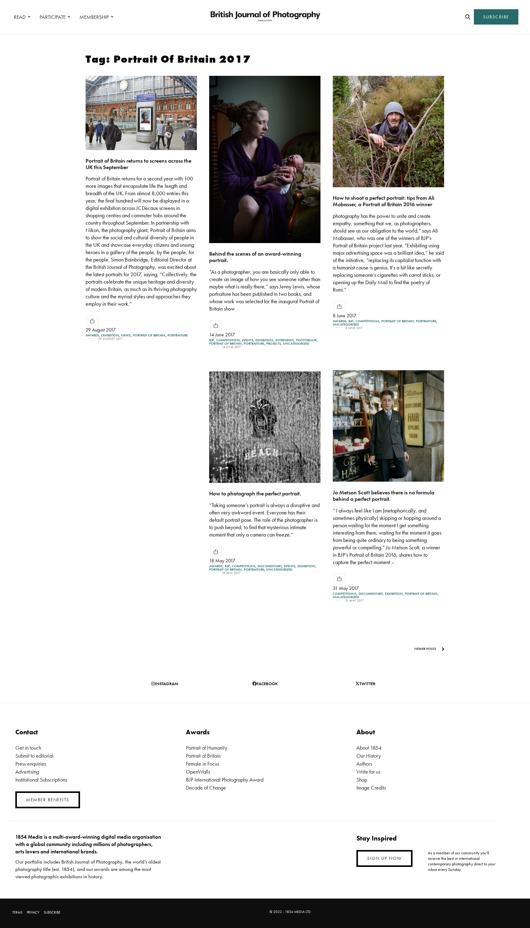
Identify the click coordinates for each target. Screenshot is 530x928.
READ (20, 17)
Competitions (228, 340)
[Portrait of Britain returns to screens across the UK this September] (141, 113)
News (126, 335)
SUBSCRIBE (496, 17)
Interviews (284, 340)
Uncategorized (296, 343)
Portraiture (177, 335)
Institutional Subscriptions (41, 779)
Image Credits (371, 787)
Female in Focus (202, 763)
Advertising (27, 771)
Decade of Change (206, 787)
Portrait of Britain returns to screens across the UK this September (138, 164)
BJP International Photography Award (224, 779)
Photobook (306, 340)
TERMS (17, 912)
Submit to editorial (34, 755)
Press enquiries (30, 763)
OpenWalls (198, 771)
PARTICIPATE (53, 17)
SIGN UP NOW (384, 858)
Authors (364, 763)
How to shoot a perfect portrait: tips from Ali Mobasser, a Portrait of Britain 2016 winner (383, 201)
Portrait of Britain (149, 335)
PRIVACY (33, 912)
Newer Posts (425, 648)
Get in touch (28, 747)
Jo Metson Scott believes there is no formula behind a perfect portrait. (383, 495)
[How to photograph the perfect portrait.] (265, 427)
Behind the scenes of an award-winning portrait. (255, 257)
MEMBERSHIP (94, 17)
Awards (92, 335)
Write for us (368, 771)
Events (247, 340)
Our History (368, 755)
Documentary (371, 593)
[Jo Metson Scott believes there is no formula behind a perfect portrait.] (388, 426)
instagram (166, 683)
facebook (267, 683)
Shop (361, 779)
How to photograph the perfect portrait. (255, 493)
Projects (273, 343)
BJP (211, 340)
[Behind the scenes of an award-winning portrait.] (265, 159)
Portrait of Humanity (206, 747)
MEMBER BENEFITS (47, 800)
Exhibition (110, 335)
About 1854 (369, 747)
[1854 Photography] (265, 17)
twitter (367, 683)
